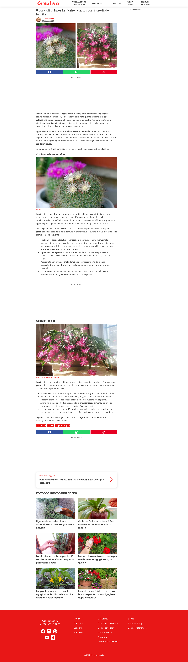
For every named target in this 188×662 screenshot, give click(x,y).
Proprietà (102, 637)
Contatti (78, 628)
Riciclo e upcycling (145, 3)
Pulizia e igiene (130, 3)
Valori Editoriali (105, 632)
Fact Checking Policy (108, 623)
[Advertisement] (76, 94)
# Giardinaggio (62, 425)
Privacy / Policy (135, 623)
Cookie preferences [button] (137, 628)
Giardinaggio (98, 3)
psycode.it (78, 632)
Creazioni (116, 3)
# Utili (50, 425)
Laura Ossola (49, 19)
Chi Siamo (78, 623)
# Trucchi (41, 425)
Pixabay (38, 209)
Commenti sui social (108, 641)
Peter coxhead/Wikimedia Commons (48, 377)
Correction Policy (106, 628)
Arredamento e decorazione (79, 3)
